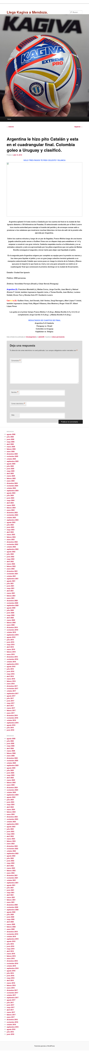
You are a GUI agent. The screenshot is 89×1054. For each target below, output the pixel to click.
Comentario (16, 360)
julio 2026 (10, 437)
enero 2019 (10, 654)
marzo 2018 (11, 679)
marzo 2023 (11, 534)
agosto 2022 (11, 551)
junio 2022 (10, 556)
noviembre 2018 (12, 659)
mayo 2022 (10, 559)
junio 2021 (10, 586)
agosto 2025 (11, 464)
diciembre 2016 (12, 715)
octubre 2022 (11, 547)
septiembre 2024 (12, 490)
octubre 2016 (11, 720)
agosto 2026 (11, 434)
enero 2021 (10, 598)
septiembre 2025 (12, 461)
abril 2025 (10, 473)
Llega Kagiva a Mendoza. (27, 12)
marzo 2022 (11, 564)
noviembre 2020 (12, 603)
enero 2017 (10, 713)
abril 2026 (10, 444)
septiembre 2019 (12, 635)
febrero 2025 (11, 478)
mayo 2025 (10, 471)
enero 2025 (10, 481)
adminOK (41, 337)
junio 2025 (10, 468)
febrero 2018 (11, 681)
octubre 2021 (11, 576)
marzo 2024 (11, 505)
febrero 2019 (11, 652)
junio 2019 (10, 642)
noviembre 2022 (12, 544)
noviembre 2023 (12, 515)
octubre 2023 (11, 517)
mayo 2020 (10, 615)
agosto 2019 (11, 637)
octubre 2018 (11, 661)
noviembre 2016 (12, 718)
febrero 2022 (11, 566)
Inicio (9, 119)
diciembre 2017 (12, 686)
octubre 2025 (11, 459)
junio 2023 (10, 527)
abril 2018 (10, 676)
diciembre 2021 (12, 571)
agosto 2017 (11, 696)
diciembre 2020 (12, 600)
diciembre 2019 (12, 627)
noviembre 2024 (12, 486)
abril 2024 (10, 503)
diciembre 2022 (12, 542)
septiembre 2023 (12, 520)
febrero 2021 (11, 596)
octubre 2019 (11, 632)
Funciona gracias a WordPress (44, 1046)
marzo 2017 (11, 708)
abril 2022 (10, 561)
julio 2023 (10, 525)
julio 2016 (10, 727)
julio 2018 (10, 669)
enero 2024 (10, 510)
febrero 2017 (11, 710)
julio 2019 (10, 640)
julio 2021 (10, 583)
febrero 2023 (11, 537)
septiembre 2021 (12, 578)
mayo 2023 (10, 530)
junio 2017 (10, 701)
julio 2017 (10, 698)
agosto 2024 (11, 493)
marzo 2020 (11, 620)
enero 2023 (10, 539)
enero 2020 (10, 625)
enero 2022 (10, 569)
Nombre (14, 392)
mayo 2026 (10, 442)
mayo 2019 (10, 644)
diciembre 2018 (12, 657)
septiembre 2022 (12, 549)
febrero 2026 (11, 449)
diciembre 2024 (12, 483)
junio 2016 (10, 730)
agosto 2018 (11, 666)
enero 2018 (10, 683)
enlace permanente (58, 337)
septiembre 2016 (12, 723)
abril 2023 (10, 532)
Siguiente (78, 127)
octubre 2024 (11, 488)
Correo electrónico (18, 403)
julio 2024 (10, 495)
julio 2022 (10, 554)
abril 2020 (10, 618)
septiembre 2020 (12, 605)
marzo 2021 (11, 593)
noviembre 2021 (12, 573)
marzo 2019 (11, 649)
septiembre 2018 (12, 664)
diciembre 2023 (12, 512)
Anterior (10, 127)
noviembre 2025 (12, 456)
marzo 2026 (11, 446)
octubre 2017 (11, 691)
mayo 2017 (10, 703)
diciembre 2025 (12, 454)
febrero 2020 (11, 622)
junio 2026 (10, 439)
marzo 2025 (11, 476)
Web (12, 415)
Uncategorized (31, 337)
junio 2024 (10, 498)
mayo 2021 (10, 588)
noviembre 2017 (12, 688)
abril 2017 (10, 705)
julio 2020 (10, 610)
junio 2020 (10, 613)
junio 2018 (10, 671)
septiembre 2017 (12, 693)
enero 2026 (10, 451)
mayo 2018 (10, 674)
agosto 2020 (11, 608)
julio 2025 (10, 466)
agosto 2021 (11, 581)
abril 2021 (10, 591)
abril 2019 (10, 647)
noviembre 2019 (12, 630)
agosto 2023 (11, 522)
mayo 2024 (10, 500)
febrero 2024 (11, 508)
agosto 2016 (11, 725)
